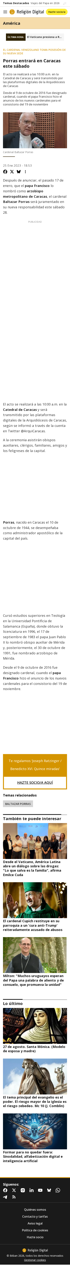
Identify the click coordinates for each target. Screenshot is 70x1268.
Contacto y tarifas (35, 1217)
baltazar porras (18, 804)
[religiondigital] (35, 1250)
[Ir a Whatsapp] (59, 1190)
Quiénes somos (35, 1210)
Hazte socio (35, 1237)
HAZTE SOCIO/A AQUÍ (35, 782)
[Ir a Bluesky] (50, 1190)
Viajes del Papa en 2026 (45, 3)
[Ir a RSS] (15, 1197)
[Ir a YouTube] (41, 1190)
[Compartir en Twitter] (12, 171)
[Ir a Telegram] (6, 1197)
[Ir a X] (15, 1190)
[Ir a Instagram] (24, 1190)
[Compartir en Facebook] (5, 171)
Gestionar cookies (35, 1260)
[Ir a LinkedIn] (32, 1190)
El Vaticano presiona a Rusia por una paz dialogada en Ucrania (45, 37)
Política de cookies (35, 1230)
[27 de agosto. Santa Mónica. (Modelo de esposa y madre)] (35, 1026)
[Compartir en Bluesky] (18, 171)
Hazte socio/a (56, 12)
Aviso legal (35, 1223)
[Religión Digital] (27, 12)
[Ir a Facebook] (6, 1190)
